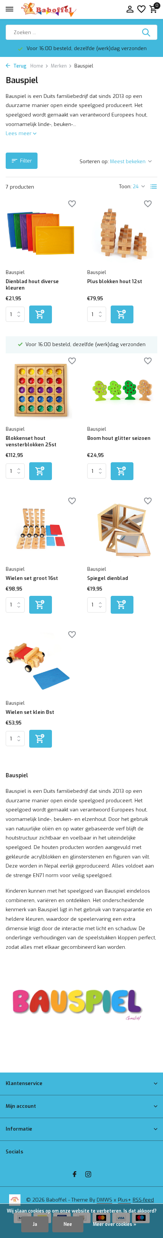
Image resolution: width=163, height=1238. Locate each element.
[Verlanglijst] (141, 9)
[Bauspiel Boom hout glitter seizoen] (122, 390)
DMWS (104, 1200)
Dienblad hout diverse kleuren (32, 285)
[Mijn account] (129, 9)
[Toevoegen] (40, 314)
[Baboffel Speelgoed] (49, 9)
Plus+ (124, 1200)
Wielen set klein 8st (30, 712)
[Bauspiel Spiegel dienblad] (122, 530)
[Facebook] (75, 1175)
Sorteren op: (94, 161)
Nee (68, 1224)
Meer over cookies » (114, 1224)
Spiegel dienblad (107, 578)
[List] (153, 186)
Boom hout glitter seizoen (118, 438)
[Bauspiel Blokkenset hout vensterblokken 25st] (41, 390)
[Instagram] (88, 1175)
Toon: (125, 186)
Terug (19, 66)
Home (36, 66)
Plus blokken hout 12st (114, 282)
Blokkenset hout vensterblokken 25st (31, 441)
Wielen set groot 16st (32, 578)
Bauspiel (15, 272)
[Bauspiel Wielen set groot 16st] (41, 530)
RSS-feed (143, 1200)
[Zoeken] (147, 32)
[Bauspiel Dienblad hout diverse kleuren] (41, 233)
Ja (35, 1224)
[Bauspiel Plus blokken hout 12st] (122, 233)
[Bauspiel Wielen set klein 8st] (41, 664)
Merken (59, 66)
